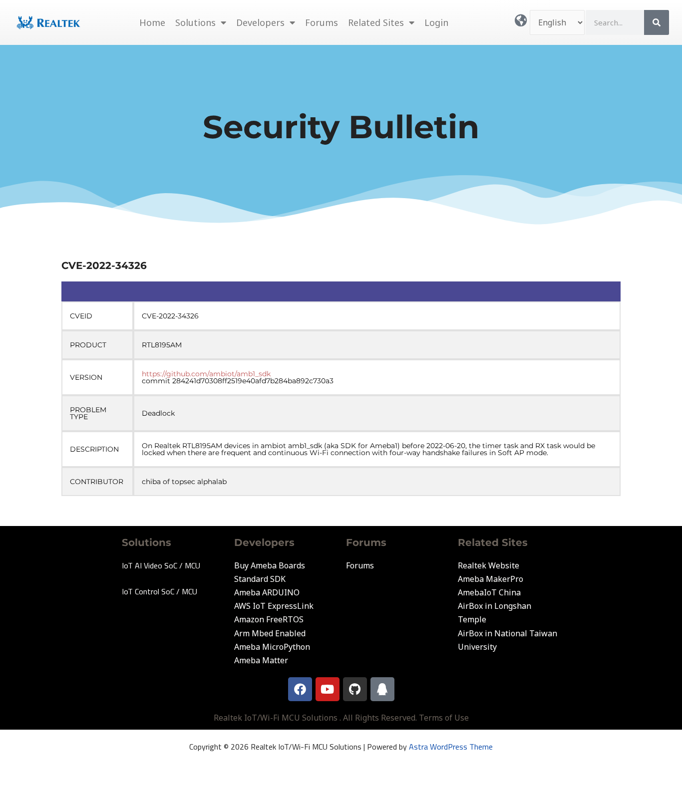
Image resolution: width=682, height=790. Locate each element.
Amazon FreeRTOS (269, 619)
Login (436, 22)
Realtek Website (488, 565)
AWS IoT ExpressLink (274, 605)
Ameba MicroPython (272, 646)
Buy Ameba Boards (269, 565)
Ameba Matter (261, 660)
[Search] (656, 22)
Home (152, 22)
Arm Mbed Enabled (270, 633)
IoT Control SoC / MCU (159, 591)
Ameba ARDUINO (267, 592)
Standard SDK (260, 578)
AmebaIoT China (489, 592)
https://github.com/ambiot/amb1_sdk (206, 373)
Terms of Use (444, 717)
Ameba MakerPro (490, 578)
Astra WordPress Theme (451, 747)
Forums (321, 22)
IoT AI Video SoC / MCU (161, 565)
